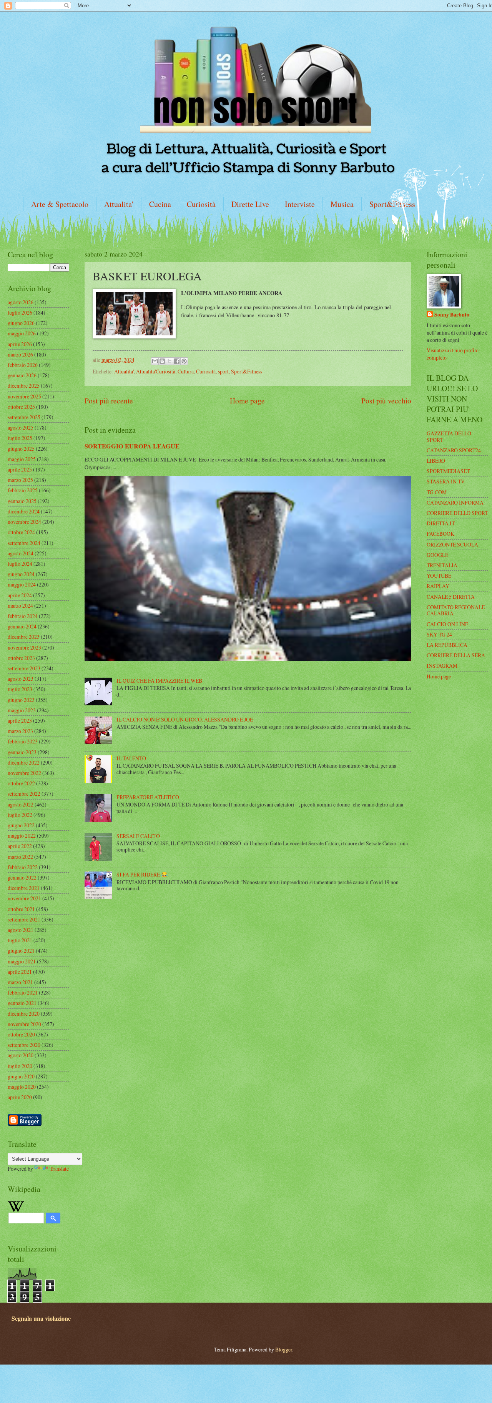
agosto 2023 (20, 678)
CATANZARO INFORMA (455, 502)
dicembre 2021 (24, 887)
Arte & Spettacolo (59, 204)
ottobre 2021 (21, 909)
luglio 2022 (20, 814)
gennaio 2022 (22, 877)
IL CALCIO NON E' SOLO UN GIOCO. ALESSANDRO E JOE (184, 719)
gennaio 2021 (22, 1002)
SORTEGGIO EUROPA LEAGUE (132, 446)
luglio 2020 (20, 1066)
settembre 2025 (24, 417)
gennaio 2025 (22, 501)
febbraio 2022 (23, 867)
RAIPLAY (438, 586)
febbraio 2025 (23, 490)
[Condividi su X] (169, 361)
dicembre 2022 (24, 762)
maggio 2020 (22, 1086)
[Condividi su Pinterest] (184, 361)
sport (223, 371)
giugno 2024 (21, 574)
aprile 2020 (20, 1097)
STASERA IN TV (446, 481)
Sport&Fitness (246, 371)
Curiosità (201, 204)
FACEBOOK (440, 533)
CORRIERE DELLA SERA (456, 655)
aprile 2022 (20, 846)
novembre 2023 (24, 647)
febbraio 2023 (23, 741)
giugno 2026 (21, 323)
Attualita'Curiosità (155, 371)
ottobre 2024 (21, 532)
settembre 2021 (24, 919)
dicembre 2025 (24, 385)
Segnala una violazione (41, 1318)
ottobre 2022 (21, 783)
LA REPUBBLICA (447, 644)
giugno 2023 (21, 699)
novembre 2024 (24, 521)
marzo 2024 (20, 605)
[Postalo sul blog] (162, 361)
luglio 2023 (20, 689)
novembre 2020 (24, 1024)
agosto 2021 (20, 929)
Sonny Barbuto (451, 314)
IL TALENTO (131, 758)
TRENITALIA (442, 565)
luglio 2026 (20, 312)
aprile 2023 (20, 720)
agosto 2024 (20, 553)
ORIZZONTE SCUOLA (452, 544)
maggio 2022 (22, 835)
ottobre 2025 (21, 406)
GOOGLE (437, 554)
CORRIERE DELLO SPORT (457, 513)
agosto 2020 (20, 1055)
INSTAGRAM (442, 665)
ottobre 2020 (21, 1034)
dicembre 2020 (24, 1013)
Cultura (186, 371)
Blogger (283, 1349)
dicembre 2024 (24, 511)
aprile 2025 (20, 469)
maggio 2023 (22, 710)
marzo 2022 (20, 856)
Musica (342, 204)
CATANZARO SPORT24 (454, 450)
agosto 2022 (20, 804)
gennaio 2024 (22, 626)
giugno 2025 (21, 448)
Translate (59, 1168)
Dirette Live (250, 204)
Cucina (160, 204)
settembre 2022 (24, 793)
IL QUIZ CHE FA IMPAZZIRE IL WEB (159, 680)
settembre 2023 (24, 668)
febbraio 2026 (23, 364)
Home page (247, 400)
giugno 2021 (21, 950)
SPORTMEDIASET (448, 471)
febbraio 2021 (23, 992)
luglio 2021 (20, 940)
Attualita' (118, 204)
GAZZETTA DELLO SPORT (449, 436)
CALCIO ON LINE (447, 624)
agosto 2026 (20, 302)
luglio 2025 (20, 438)
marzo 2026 (20, 354)
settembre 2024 (24, 543)
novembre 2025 (24, 396)
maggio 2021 (22, 961)
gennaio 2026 (22, 375)
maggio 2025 (22, 459)
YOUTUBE (439, 575)
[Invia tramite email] (155, 361)
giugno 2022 (21, 825)
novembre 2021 (24, 898)
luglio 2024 (20, 563)
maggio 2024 (22, 584)
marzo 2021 (20, 982)
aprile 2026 (20, 344)
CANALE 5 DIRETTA (451, 596)
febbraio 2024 (23, 616)
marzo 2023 (20, 731)
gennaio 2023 (22, 752)
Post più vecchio (386, 400)
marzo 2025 (20, 479)
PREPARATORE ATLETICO (147, 797)
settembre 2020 (24, 1044)
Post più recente (109, 400)
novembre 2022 (24, 772)
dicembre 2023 (24, 636)
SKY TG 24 (439, 634)
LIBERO (436, 460)
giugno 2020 (21, 1076)
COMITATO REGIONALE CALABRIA (456, 610)
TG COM (437, 492)
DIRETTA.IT (441, 523)
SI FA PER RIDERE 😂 (142, 874)
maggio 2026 (22, 333)
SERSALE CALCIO (138, 836)
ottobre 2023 (21, 658)
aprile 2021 (20, 971)
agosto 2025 (20, 427)
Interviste (300, 204)
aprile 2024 (20, 595)
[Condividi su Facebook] (177, 361)
